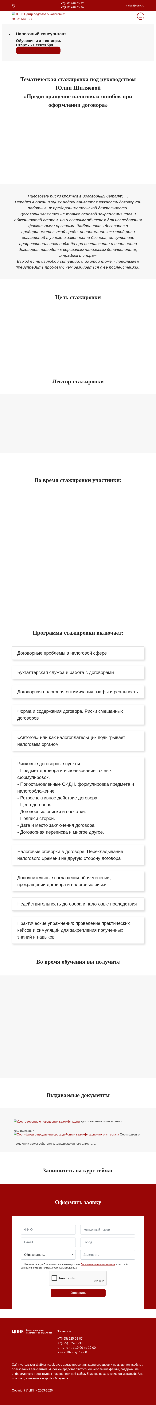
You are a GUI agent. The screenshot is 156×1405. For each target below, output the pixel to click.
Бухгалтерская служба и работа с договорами (65, 672)
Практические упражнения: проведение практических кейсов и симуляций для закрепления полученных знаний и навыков (73, 930)
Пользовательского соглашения (98, 1264)
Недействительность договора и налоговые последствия (77, 903)
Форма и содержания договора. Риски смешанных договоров (70, 715)
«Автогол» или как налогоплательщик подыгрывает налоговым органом (71, 741)
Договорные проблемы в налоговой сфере (62, 653)
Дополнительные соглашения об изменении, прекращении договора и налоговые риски (64, 881)
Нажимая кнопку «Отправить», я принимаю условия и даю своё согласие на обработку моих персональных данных (74, 1266)
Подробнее (38, 50)
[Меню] (140, 16)
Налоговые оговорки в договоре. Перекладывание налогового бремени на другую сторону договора (70, 855)
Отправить (78, 1292)
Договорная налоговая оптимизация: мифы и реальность (77, 691)
